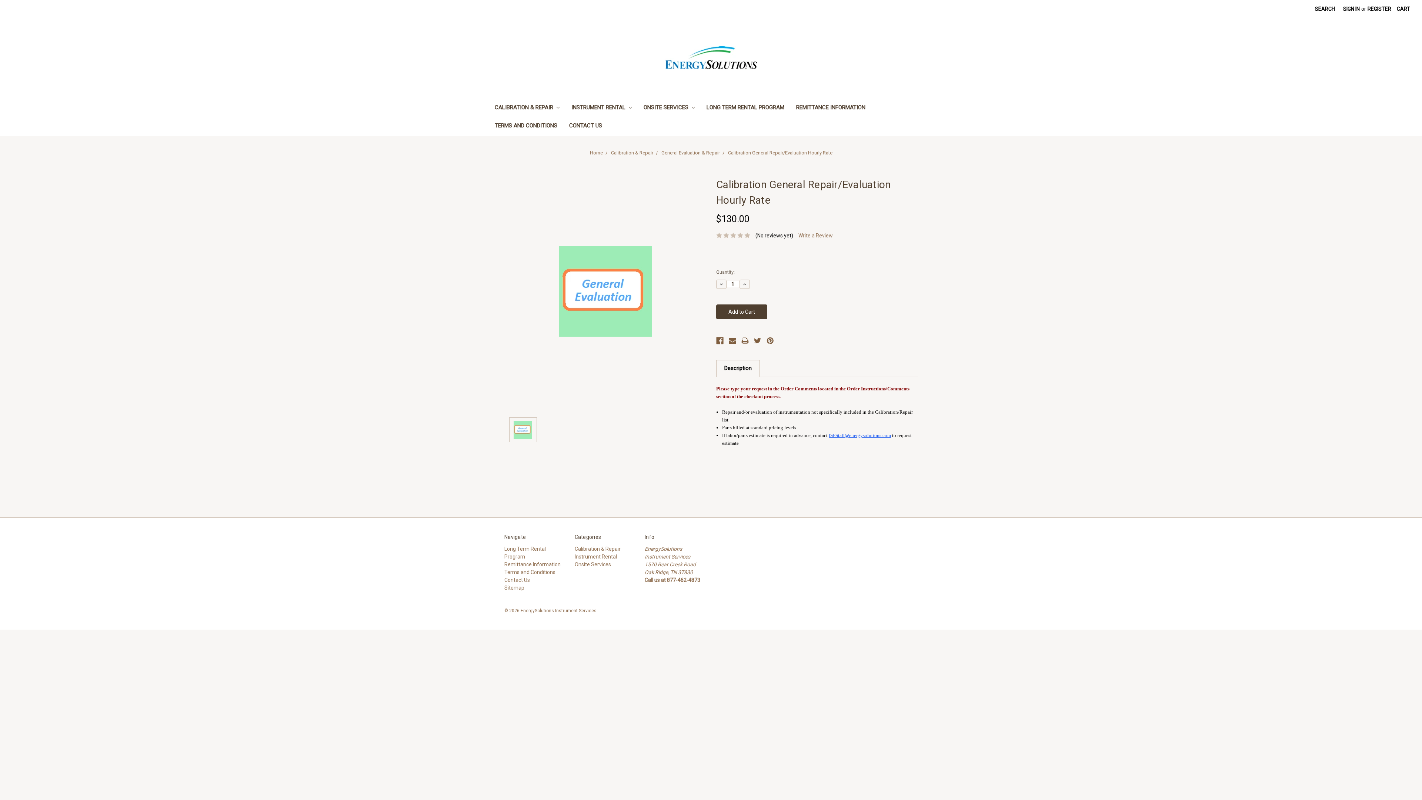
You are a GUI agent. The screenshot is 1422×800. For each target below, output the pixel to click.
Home (596, 153)
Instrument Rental (599, 107)
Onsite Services (667, 107)
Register (1379, 9)
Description (738, 368)
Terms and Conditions (526, 125)
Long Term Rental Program (745, 107)
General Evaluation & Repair (690, 153)
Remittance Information (830, 107)
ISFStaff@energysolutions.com (860, 435)
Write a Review (815, 236)
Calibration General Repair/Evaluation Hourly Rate (780, 153)
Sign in (1351, 9)
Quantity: (725, 272)
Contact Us (585, 125)
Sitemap (514, 588)
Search (1325, 9)
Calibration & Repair (525, 107)
